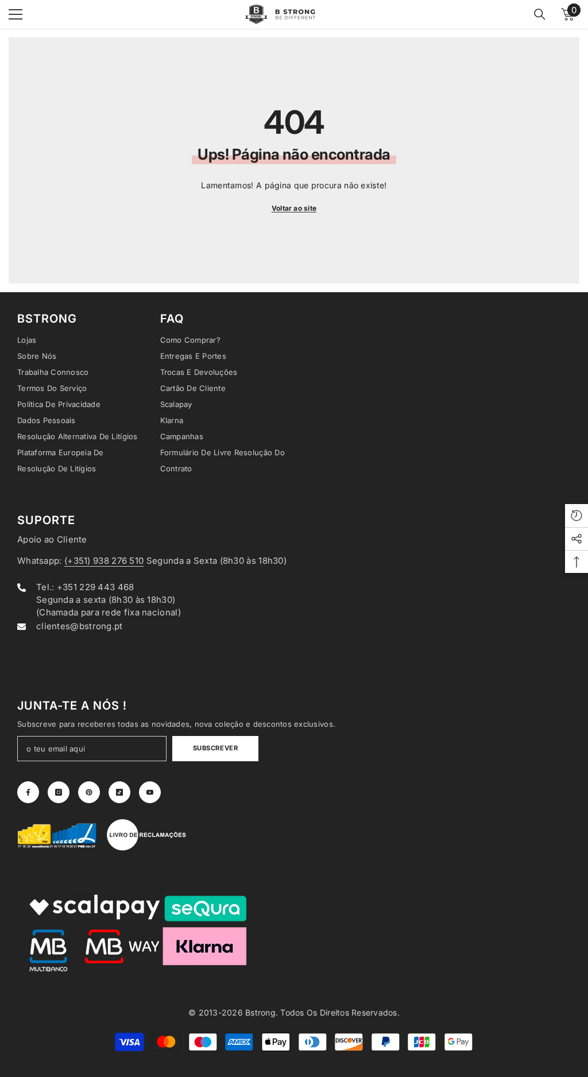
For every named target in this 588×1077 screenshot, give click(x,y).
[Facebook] (28, 792)
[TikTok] (119, 792)
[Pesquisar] (540, 14)
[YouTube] (150, 792)
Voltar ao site (294, 208)
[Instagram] (58, 792)
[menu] (15, 14)
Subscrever (215, 748)
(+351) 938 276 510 (104, 560)
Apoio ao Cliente (52, 539)
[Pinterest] (89, 792)
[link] (57, 834)
